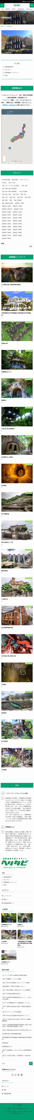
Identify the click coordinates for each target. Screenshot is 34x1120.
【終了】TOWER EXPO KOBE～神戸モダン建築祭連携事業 (16, 1020)
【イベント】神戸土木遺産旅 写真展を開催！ (15, 975)
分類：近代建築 (23, 191)
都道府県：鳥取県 (6, 238)
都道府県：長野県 (17, 229)
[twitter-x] (15, 1075)
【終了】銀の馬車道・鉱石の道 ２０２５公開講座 (16, 990)
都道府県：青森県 (6, 232)
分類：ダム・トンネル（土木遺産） (10, 185)
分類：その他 (12, 182)
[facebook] (12, 1075)
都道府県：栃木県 (17, 223)
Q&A (6, 75)
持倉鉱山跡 (5, 1043)
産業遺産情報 (9, 903)
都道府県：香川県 (6, 235)
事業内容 (10, 1108)
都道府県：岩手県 (6, 218)
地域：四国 (12, 197)
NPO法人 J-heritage (8, 105)
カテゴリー (8, 69)
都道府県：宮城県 (6, 212)
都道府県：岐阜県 (6, 215)
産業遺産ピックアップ (11, 72)
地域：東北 (20, 197)
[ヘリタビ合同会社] (17, 5)
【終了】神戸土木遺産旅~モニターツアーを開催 (15, 982)
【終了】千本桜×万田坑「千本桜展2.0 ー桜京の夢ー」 (16, 1056)
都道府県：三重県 (19, 203)
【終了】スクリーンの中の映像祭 (11, 1012)
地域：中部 (23, 194)
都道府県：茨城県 (6, 229)
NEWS (14, 1108)
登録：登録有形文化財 (7, 203)
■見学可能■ (15, 179)
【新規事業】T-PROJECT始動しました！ (14, 986)
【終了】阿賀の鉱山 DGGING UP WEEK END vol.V (16, 1030)
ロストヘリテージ (24, 179)
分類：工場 (24, 185)
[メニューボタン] (2, 5)
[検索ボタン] (32, 5)
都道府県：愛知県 (6, 223)
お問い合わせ (27, 1108)
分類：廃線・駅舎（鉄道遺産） (9, 188)
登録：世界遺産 (18, 200)
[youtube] (21, 1075)
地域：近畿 (27, 197)
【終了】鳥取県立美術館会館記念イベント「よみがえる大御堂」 (16, 998)
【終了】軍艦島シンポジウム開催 (11, 979)
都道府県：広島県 (6, 220)
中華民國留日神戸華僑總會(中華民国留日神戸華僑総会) (17, 1038)
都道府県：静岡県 (17, 232)
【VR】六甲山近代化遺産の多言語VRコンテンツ (16, 1015)
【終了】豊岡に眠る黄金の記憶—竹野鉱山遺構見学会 (16, 1007)
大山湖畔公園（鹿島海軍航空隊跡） (12, 1033)
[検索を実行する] (31, 1063)
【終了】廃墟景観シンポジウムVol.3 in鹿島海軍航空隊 (17, 1051)
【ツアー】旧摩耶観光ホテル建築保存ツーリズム (16, 1003)
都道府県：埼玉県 (18, 209)
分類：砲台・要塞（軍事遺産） (9, 191)
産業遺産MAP (9, 67)
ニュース (7, 895)
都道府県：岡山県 (17, 215)
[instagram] (18, 1075)
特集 (6, 899)
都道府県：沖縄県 (6, 226)
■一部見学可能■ (6, 179)
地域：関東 (5, 200)
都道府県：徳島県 (17, 220)
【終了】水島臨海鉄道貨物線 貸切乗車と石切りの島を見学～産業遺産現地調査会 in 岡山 (17, 1025)
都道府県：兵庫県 (17, 206)
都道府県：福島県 (17, 226)
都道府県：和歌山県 (7, 209)
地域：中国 (15, 194)
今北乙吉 (4, 182)
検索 (2, 243)
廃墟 (11, 200)
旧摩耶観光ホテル (7, 1046)
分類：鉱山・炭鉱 (6, 194)
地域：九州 (5, 197)
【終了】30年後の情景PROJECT (11, 993)
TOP (6, 1108)
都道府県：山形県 (17, 212)
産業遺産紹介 (19, 1108)
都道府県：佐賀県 (6, 206)
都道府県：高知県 (17, 235)
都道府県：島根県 (17, 218)
